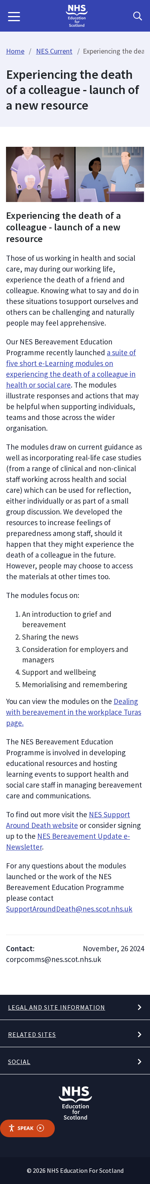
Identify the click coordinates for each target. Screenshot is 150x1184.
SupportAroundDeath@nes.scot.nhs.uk (69, 909)
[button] (14, 16)
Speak (26, 1128)
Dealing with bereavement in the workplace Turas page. (73, 712)
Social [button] (19, 1062)
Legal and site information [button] (56, 1007)
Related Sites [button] (32, 1034)
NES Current (54, 51)
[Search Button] (137, 16)
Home (15, 51)
